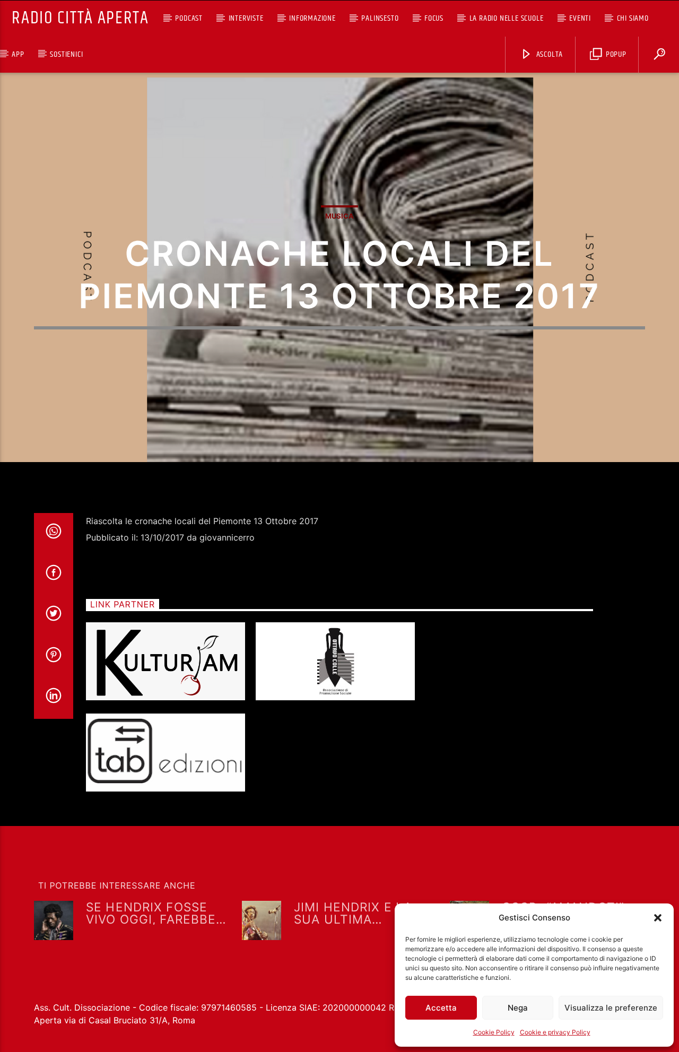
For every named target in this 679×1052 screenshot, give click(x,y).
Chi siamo (633, 18)
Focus (433, 18)
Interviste (246, 18)
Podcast (189, 18)
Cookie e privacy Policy (555, 1032)
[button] (657, 917)
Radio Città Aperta (80, 18)
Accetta (441, 1008)
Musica (339, 216)
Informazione (312, 18)
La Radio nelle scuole (506, 18)
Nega (518, 1008)
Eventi (580, 18)
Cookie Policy (494, 1032)
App (18, 54)
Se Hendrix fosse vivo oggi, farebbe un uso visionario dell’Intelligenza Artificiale (151, 913)
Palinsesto (379, 18)
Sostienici (66, 54)
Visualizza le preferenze (610, 1008)
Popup (615, 54)
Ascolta (548, 54)
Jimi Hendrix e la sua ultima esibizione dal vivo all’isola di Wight (361, 913)
